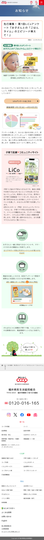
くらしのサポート (29, 462)
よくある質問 (6, 512)
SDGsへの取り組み (7, 490)
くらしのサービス (7, 466)
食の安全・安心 (6, 435)
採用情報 (4, 502)
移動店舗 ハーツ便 (29, 439)
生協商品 (4, 431)
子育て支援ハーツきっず (31, 458)
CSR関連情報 (5, 529)
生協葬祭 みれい (28, 466)
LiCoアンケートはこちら (22, 101)
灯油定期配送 (6, 475)
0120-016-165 (24, 403)
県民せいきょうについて (9, 486)
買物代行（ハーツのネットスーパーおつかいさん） (11, 446)
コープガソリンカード (30, 470)
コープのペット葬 (7, 470)
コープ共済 (5, 462)
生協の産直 (27, 431)
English (4, 520)
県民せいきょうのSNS (30, 494)
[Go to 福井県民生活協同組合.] (2, 365)
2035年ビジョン (28, 486)
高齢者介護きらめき (8, 458)
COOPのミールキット (30, 435)
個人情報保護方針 (6, 526)
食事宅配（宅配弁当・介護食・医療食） (11, 440)
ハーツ (26, 426)
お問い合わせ (6, 516)
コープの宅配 (5, 426)
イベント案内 (6, 498)
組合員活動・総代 (29, 498)
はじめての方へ (9, 508)
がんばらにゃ (6, 494)
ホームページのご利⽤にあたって (11, 531)
